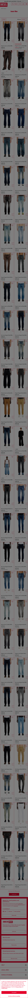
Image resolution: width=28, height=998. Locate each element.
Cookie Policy (4, 988)
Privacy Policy (18, 986)
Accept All (14, 992)
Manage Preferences (5, 986)
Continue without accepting (14, 996)
